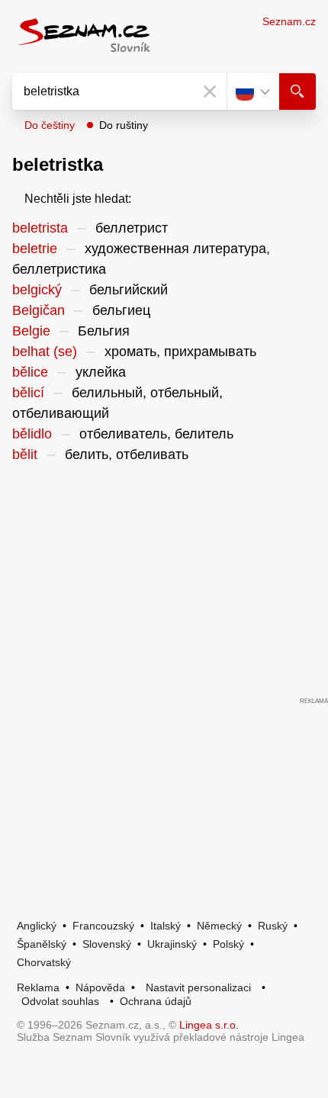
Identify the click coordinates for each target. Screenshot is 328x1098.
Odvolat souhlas (60, 1001)
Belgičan (38, 310)
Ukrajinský (172, 944)
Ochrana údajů (155, 1001)
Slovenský (106, 944)
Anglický (36, 926)
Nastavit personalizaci (198, 987)
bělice (30, 372)
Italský (165, 926)
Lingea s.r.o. (209, 1025)
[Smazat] (210, 91)
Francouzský (103, 926)
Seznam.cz (289, 21)
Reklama (38, 987)
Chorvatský (44, 962)
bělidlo (32, 433)
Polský (228, 944)
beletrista (40, 228)
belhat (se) (44, 351)
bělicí (28, 392)
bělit (24, 454)
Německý (219, 926)
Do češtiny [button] (49, 125)
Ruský (273, 926)
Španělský (41, 944)
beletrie (34, 248)
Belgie (31, 331)
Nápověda (100, 987)
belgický (37, 289)
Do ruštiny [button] (123, 125)
